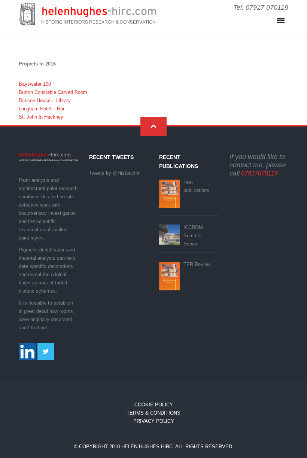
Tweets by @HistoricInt (114, 173)
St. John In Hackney (41, 117)
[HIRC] (87, 20)
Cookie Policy (153, 404)
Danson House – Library (45, 100)
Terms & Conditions (153, 413)
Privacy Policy (153, 421)
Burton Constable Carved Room (53, 92)
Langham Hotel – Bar (41, 109)
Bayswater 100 (35, 84)
